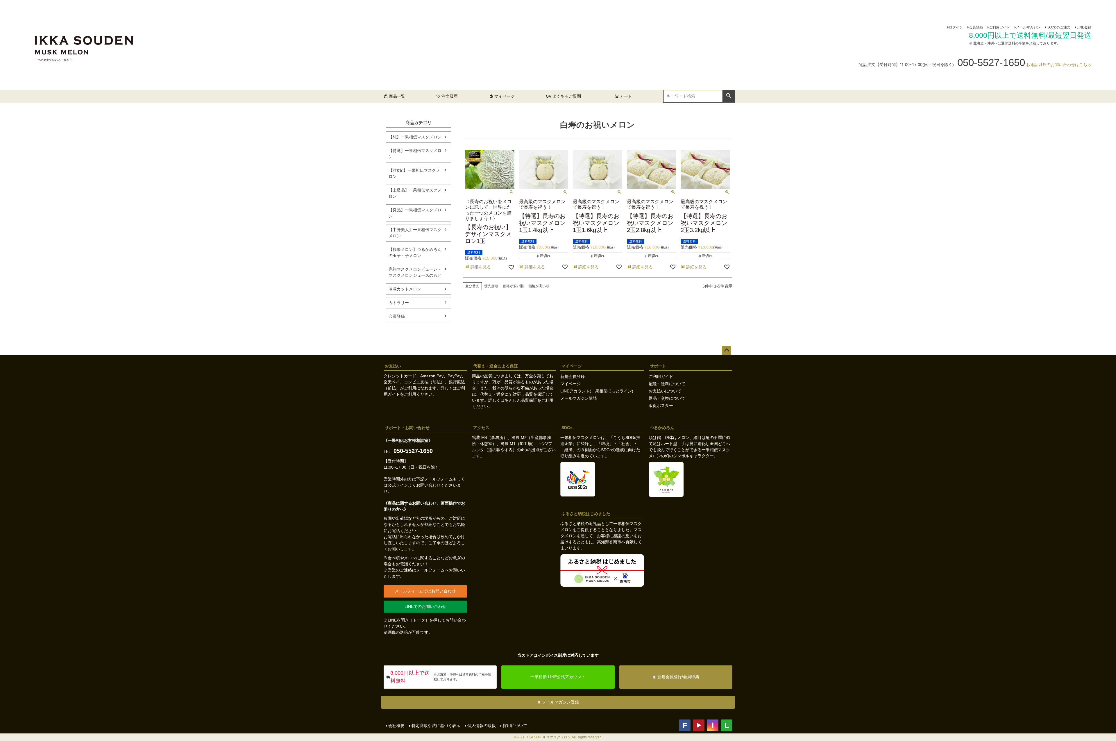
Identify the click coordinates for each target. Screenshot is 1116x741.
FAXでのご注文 (1058, 27)
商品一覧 (397, 96)
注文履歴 (449, 96)
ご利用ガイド (999, 27)
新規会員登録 (572, 376)
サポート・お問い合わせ (407, 427)
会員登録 (976, 27)
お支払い (393, 366)
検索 (728, 96)
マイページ (504, 96)
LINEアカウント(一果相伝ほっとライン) (596, 391)
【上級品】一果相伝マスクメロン (415, 193)
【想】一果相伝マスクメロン (415, 137)
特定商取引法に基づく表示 (436, 725)
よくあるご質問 (566, 96)
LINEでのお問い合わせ (425, 606)
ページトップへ (726, 350)
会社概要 (396, 725)
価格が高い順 (538, 286)
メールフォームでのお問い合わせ (425, 591)
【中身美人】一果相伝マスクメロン (415, 232)
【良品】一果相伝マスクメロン (415, 213)
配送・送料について (667, 383)
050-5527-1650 (413, 451)
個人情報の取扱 (481, 725)
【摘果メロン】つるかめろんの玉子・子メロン (415, 252)
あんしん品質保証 (521, 400)
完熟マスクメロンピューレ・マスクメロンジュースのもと (415, 272)
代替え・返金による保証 (495, 366)
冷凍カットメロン (405, 289)
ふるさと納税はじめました (585, 513)
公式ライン (398, 485)
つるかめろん (662, 427)
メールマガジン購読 (578, 398)
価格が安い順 (513, 286)
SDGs (567, 427)
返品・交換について (667, 398)
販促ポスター (661, 405)
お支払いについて (665, 391)
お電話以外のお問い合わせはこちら (1058, 64)
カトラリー (399, 302)
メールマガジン (1028, 27)
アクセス (481, 427)
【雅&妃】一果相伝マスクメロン (414, 173)
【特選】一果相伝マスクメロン (415, 153)
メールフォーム (438, 479)
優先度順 (491, 286)
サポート (658, 366)
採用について (515, 725)
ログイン (956, 27)
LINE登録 (1083, 27)
